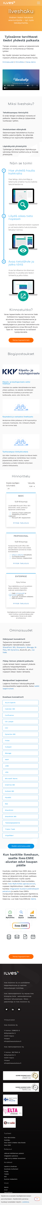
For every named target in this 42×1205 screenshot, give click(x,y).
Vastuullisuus (8, 1192)
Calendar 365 (10, 709)
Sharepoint (21, 647)
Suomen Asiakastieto (10, 1179)
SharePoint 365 (9, 647)
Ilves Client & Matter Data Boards (14, 1142)
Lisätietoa (25, 1202)
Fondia (6, 1171)
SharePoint (9, 810)
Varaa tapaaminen (21, 340)
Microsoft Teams (11, 778)
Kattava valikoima (17, 555)
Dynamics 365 (10, 734)
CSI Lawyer (9, 721)
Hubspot (8, 747)
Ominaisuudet (8, 62)
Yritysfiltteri (9, 835)
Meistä (6, 1187)
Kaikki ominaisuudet (21, 846)
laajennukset (13, 595)
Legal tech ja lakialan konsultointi (14, 1158)
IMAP (7, 759)
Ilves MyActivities (9, 1137)
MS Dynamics (13, 650)
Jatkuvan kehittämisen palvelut (14, 1153)
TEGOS (6, 1174)
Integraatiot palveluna (11, 1156)
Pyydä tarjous (21, 523)
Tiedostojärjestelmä (12, 823)
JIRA (6, 772)
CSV (6, 728)
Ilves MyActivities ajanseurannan (21, 884)
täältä (33, 899)
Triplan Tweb (10, 829)
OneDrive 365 (10, 785)
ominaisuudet (20, 593)
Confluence (9, 715)
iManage (30, 647)
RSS (6, 804)
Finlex (7, 740)
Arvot (6, 1190)
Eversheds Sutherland (11, 1169)
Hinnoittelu (19, 62)
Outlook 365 (9, 791)
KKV (5, 1176)
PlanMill (8, 797)
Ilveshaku (7, 1140)
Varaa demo (31, 62)
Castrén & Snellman (10, 1166)
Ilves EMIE (7, 1145)
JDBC (7, 766)
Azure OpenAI (10, 703)
